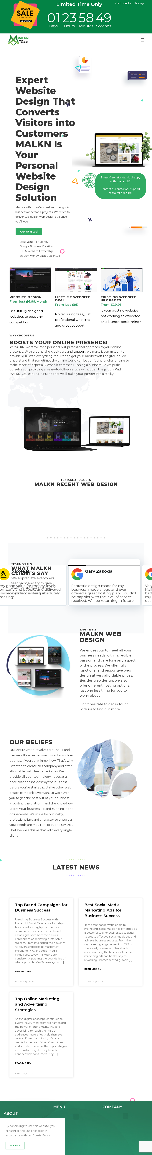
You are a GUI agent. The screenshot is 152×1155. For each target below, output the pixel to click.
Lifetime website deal (72, 298)
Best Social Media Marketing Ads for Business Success (102, 910)
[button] (5, 515)
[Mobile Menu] (142, 40)
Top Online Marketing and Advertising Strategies (37, 1004)
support (80, 351)
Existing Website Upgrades (118, 298)
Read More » (23, 971)
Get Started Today (129, 3)
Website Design (25, 297)
